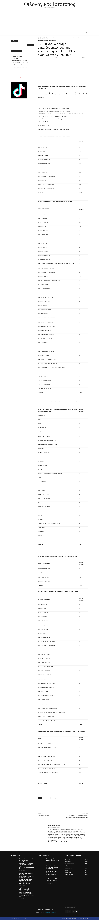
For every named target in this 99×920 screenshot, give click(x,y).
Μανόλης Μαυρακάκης (44, 57)
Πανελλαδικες (37, 33)
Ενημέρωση (44, 37)
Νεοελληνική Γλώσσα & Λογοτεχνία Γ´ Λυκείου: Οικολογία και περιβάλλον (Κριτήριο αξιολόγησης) (77, 817)
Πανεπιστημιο (47, 33)
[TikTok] (59, 841)
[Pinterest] (45, 61)
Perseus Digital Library (17, 54)
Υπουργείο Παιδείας (52, 40)
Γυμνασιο (22, 33)
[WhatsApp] (49, 61)
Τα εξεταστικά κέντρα (43, 815)
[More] (52, 61)
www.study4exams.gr (17, 56)
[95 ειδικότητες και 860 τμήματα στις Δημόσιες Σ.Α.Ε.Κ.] (41, 880)
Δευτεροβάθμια (46, 798)
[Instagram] (51, 841)
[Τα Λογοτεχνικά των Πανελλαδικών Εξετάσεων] (41, 860)
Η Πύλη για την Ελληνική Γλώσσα (20, 62)
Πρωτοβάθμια (54, 798)
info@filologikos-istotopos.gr (49, 912)
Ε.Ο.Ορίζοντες (15, 58)
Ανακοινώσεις (51, 37)
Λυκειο (29, 33)
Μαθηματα (15, 33)
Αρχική (39, 37)
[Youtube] (67, 841)
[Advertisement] (49, 20)
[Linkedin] (54, 841)
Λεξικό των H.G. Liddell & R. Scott (20, 65)
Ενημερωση (67, 33)
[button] (86, 33)
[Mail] (57, 841)
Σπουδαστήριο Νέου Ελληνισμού (20, 67)
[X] (42, 61)
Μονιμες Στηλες (57, 33)
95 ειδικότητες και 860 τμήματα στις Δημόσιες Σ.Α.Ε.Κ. (51, 880)
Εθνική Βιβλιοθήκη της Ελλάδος (19, 60)
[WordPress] (64, 841)
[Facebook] (39, 61)
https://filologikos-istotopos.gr (54, 827)
